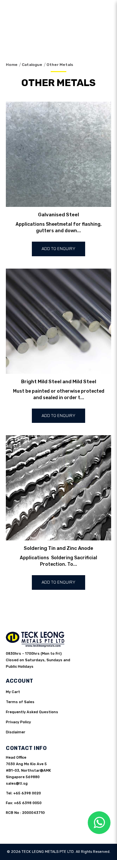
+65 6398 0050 (28, 803)
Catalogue (32, 64)
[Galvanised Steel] (58, 154)
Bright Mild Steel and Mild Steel (58, 382)
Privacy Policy (18, 722)
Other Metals (59, 64)
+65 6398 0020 (27, 793)
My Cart (13, 692)
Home (12, 64)
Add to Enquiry (58, 248)
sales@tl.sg (17, 783)
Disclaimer (15, 732)
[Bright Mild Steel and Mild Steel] (58, 321)
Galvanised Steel (58, 215)
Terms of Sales (20, 702)
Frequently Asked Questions (32, 712)
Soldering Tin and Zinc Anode (58, 548)
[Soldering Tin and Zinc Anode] (58, 487)
